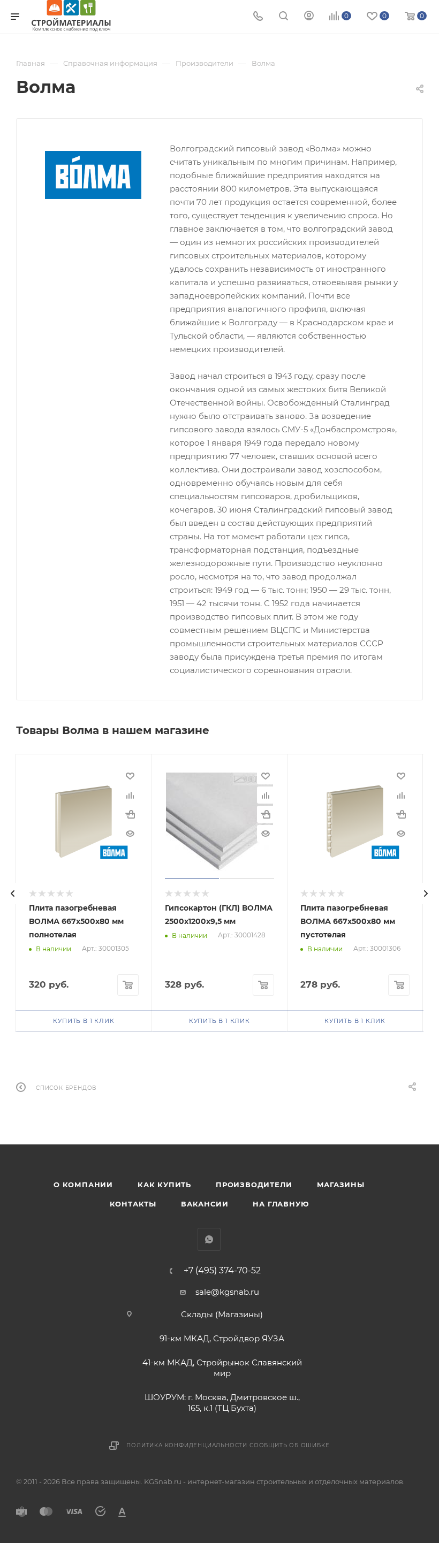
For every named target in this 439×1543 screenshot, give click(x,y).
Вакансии (204, 1204)
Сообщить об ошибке (289, 1445)
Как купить (164, 1184)
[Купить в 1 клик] (130, 814)
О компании (83, 1184)
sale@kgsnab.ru (227, 1292)
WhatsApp (209, 1239)
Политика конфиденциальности (186, 1445)
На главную (280, 1204)
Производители (254, 1184)
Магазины (341, 1184)
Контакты (133, 1204)
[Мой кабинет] (309, 17)
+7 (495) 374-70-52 (222, 1270)
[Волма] (93, 175)
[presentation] (13, 893)
